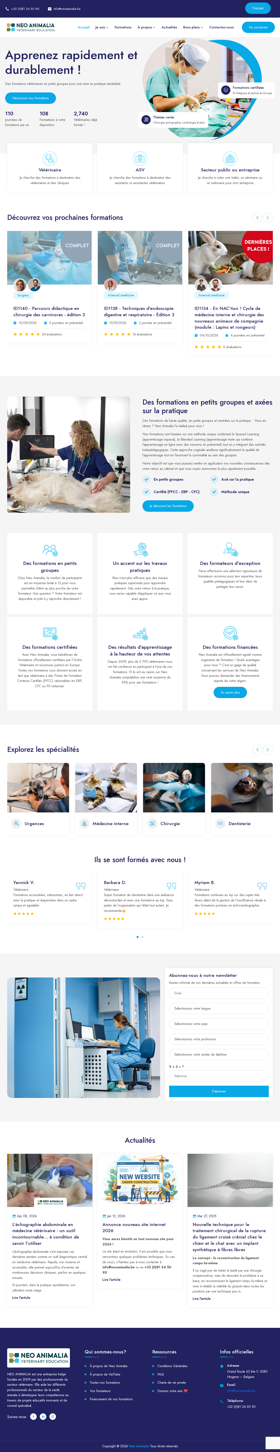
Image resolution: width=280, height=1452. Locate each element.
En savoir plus (230, 692)
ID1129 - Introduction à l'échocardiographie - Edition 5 (226, 311)
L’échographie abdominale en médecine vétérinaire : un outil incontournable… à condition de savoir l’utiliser (45, 1239)
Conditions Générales (172, 1371)
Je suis (100, 27)
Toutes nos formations (105, 1388)
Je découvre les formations (168, 506)
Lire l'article (21, 1302)
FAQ (160, 1379)
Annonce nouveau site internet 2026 (134, 1232)
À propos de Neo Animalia (108, 1371)
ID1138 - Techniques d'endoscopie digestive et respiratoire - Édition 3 (48, 311)
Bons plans (191, 27)
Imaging (205, 295)
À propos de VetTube (105, 1379)
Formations (123, 27)
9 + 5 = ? (176, 1072)
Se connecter (258, 27)
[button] (137, 942)
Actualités (169, 27)
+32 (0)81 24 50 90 (25, 9)
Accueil (83, 27)
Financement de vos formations (111, 1404)
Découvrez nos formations (30, 98)
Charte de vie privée (171, 1388)
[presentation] (257, 218)
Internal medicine (30, 295)
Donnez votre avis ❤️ (172, 1396)
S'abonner (219, 1096)
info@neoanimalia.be (67, 9)
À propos (145, 27)
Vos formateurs (100, 1396)
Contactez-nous (221, 27)
